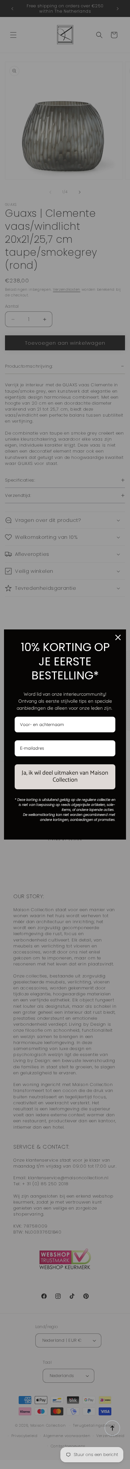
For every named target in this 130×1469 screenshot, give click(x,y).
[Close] (118, 637)
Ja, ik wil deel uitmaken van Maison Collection (65, 776)
